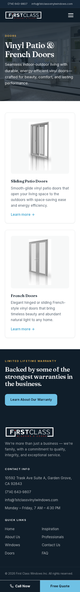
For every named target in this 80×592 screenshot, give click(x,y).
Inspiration (50, 529)
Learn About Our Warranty (31, 400)
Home (10, 529)
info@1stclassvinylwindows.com (52, 3)
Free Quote (60, 586)
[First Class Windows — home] (23, 15)
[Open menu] (70, 15)
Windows (12, 545)
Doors (10, 553)
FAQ (45, 553)
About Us (12, 537)
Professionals (53, 537)
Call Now (22, 586)
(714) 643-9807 (17, 3)
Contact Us (51, 545)
